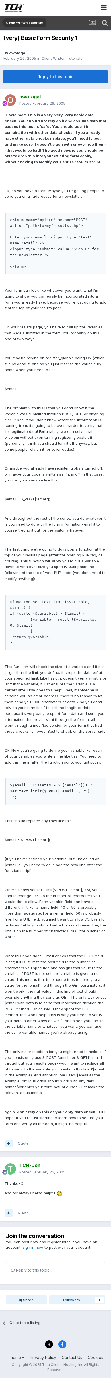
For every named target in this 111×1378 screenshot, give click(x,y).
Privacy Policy (43, 1357)
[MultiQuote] (9, 1143)
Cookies (95, 1357)
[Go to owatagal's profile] (10, 100)
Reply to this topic (55, 76)
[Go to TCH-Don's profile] (10, 1169)
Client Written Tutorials (62, 58)
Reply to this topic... (33, 1270)
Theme (15, 1357)
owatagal (17, 53)
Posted (42, 103)
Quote (23, 1143)
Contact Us (72, 1357)
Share (28, 1300)
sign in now (33, 1247)
